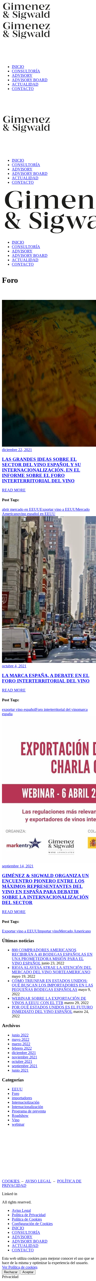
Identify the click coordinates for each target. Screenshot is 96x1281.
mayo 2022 (20, 1039)
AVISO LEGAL (38, 1181)
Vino (15, 1120)
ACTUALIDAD (25, 1246)
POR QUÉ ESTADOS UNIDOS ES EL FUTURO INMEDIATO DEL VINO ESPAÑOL (52, 1009)
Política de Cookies (27, 1219)
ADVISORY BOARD (30, 1241)
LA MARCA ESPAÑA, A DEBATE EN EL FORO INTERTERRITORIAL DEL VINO (46, 678)
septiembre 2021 (24, 1066)
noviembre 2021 (24, 1057)
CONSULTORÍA (26, 1232)
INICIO (18, 1228)
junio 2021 (20, 1070)
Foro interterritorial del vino (56, 709)
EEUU (17, 1089)
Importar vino (48, 931)
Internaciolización (25, 1102)
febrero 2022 (22, 1048)
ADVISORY (22, 1237)
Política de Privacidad (29, 1215)
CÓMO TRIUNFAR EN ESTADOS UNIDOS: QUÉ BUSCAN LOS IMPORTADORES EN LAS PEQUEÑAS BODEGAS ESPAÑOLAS (52, 985)
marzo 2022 (21, 1044)
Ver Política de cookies (19, 1267)
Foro (15, 1093)
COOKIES (11, 1181)
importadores (22, 1098)
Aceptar (27, 1272)
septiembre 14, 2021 (17, 866)
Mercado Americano (75, 931)
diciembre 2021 (24, 1053)
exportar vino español (18, 709)
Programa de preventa (29, 1111)
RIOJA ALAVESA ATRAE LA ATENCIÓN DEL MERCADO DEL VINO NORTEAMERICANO (52, 969)
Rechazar (10, 1272)
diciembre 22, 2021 (17, 450)
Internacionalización (27, 1107)
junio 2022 (20, 1035)
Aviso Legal (21, 1210)
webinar (18, 1124)
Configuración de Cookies (32, 1224)
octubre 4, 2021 (14, 666)
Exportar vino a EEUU (58, 509)
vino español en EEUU (37, 514)
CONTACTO (23, 1250)
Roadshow (20, 1115)
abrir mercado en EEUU (21, 509)
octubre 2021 (22, 1061)
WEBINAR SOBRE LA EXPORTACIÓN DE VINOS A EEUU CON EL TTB (49, 1000)
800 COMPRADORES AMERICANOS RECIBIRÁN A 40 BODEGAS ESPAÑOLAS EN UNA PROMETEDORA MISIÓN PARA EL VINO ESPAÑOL (52, 956)
